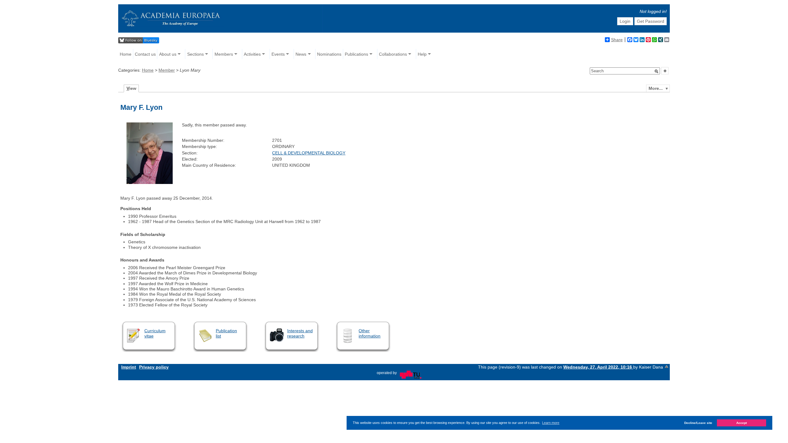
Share (617, 39)
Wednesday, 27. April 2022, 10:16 (598, 367)
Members (224, 54)
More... (656, 88)
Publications (356, 54)
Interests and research (300, 333)
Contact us (145, 54)
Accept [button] (741, 423)
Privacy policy (154, 367)
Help (422, 54)
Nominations (329, 54)
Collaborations (393, 54)
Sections (195, 54)
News (301, 54)
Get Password (650, 21)
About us (167, 54)
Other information (369, 333)
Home (125, 54)
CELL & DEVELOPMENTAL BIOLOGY (308, 152)
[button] (656, 71)
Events (278, 54)
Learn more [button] (550, 423)
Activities (252, 54)
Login (625, 21)
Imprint (128, 367)
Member (167, 70)
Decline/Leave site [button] (698, 423)
